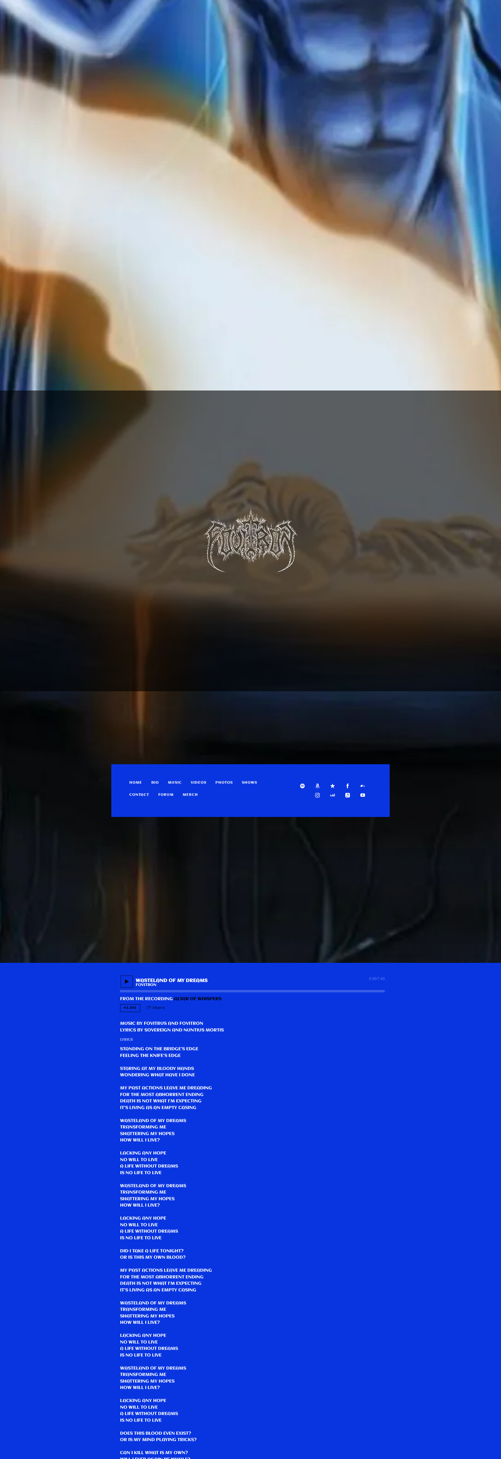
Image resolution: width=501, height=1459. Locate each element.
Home (135, 783)
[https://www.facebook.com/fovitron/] (347, 786)
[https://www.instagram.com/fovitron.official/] (317, 795)
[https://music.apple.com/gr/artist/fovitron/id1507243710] (347, 795)
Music (175, 783)
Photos (224, 783)
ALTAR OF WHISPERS (198, 999)
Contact (139, 795)
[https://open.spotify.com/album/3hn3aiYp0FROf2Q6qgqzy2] (302, 786)
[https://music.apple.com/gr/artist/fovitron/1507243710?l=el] (332, 786)
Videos (198, 783)
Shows (249, 783)
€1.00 (130, 1008)
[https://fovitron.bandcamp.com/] (362, 786)
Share (159, 1008)
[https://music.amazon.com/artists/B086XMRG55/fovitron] (317, 786)
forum (166, 795)
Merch (190, 795)
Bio (155, 783)
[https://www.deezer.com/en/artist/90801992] (332, 795)
